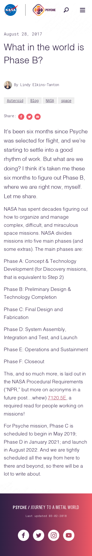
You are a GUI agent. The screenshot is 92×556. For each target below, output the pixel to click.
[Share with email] (37, 116)
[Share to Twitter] (29, 116)
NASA (50, 100)
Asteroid (15, 100)
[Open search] (66, 10)
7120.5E (57, 398)
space (66, 100)
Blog (34, 100)
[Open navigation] (82, 10)
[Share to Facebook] (21, 116)
